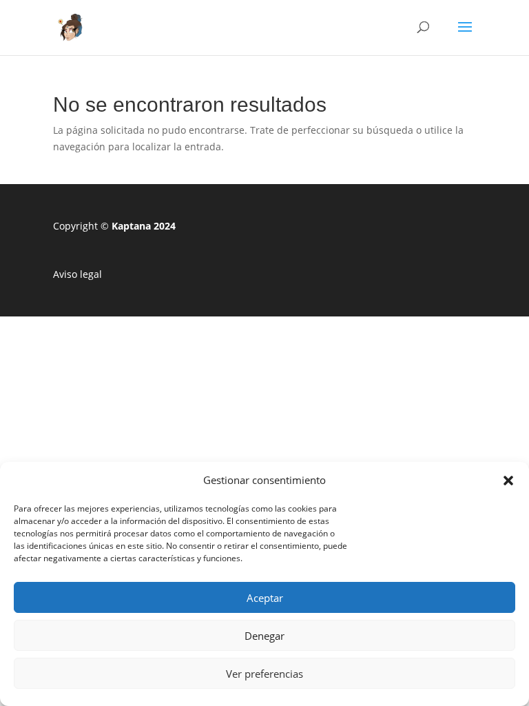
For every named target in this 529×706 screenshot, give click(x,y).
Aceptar (265, 598)
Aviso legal (77, 274)
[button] (508, 480)
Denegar (264, 636)
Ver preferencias (264, 673)
